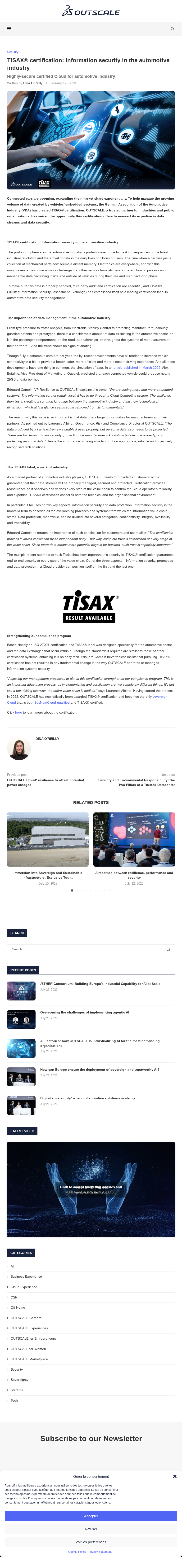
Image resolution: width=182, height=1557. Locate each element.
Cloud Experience (24, 1287)
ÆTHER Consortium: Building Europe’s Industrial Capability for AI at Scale (100, 984)
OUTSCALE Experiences (29, 1328)
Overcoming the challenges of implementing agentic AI (84, 1012)
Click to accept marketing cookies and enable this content (91, 1189)
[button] (175, 1476)
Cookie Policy (77, 1551)
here (18, 712)
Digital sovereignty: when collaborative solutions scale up (87, 1098)
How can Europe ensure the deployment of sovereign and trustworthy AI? (99, 1069)
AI (12, 1266)
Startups (17, 1390)
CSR (14, 1297)
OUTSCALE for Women (28, 1349)
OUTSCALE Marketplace (29, 1359)
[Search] (172, 29)
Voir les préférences (91, 1542)
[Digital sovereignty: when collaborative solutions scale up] (21, 1105)
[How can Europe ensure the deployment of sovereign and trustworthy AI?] (21, 1076)
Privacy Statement (100, 1551)
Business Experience (26, 1276)
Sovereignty (19, 1380)
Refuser (91, 1529)
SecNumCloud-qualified (52, 702)
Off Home (18, 1307)
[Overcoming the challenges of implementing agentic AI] (21, 1019)
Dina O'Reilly (32, 83)
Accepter (91, 1516)
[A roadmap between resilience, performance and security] (134, 839)
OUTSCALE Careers (26, 1318)
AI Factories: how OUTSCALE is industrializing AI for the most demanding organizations (100, 1043)
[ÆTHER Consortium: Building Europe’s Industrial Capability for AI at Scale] (21, 991)
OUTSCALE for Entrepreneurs (33, 1338)
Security (17, 1369)
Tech (14, 1400)
